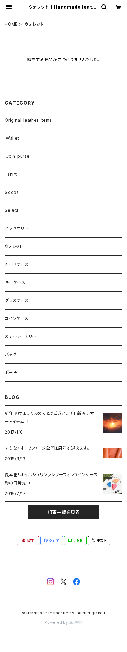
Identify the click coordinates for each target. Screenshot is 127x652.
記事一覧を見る (63, 512)
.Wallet (12, 138)
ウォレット (14, 246)
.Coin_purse (17, 156)
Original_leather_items (28, 120)
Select (12, 210)
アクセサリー (17, 228)
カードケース (17, 264)
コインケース (17, 318)
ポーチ (11, 372)
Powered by (57, 622)
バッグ (10, 354)
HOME (11, 24)
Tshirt (11, 174)
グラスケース (17, 300)
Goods (12, 192)
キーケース (15, 282)
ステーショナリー (20, 336)
